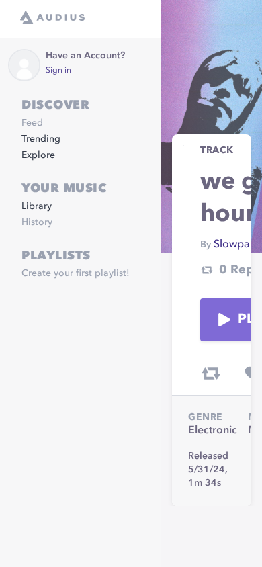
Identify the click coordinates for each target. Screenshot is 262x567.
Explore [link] (38, 155)
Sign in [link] (58, 71)
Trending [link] (40, 139)
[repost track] (211, 373)
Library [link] (36, 206)
